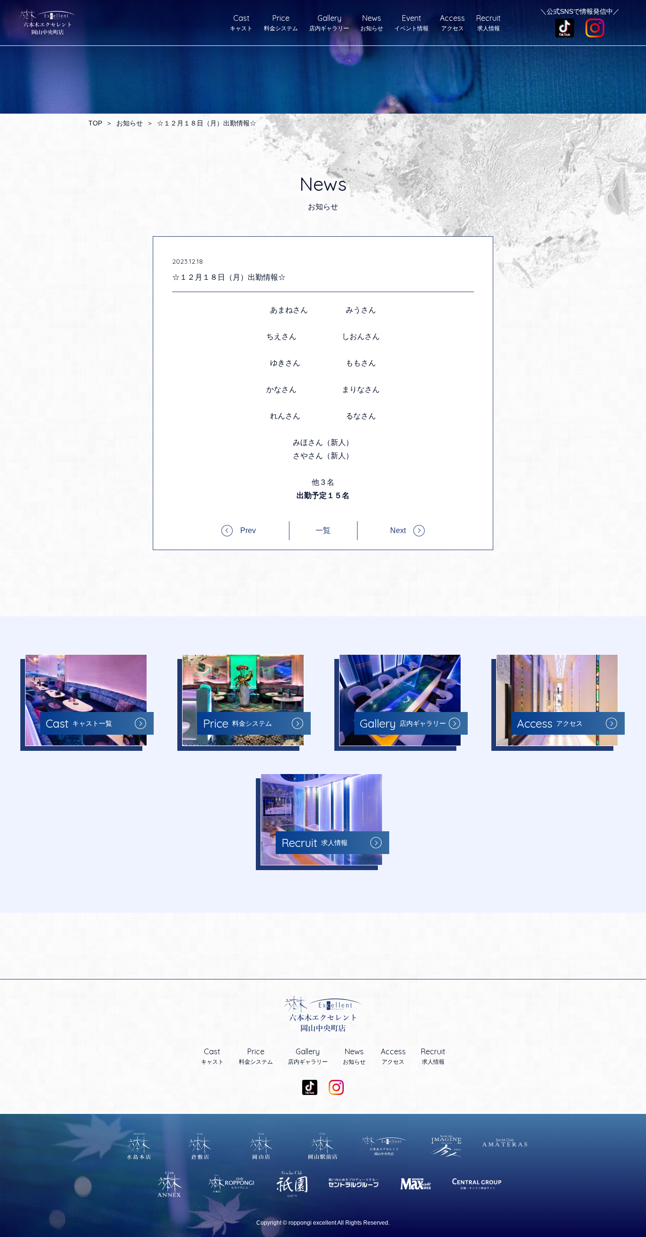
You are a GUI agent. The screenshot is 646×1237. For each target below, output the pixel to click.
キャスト (241, 22)
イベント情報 (411, 22)
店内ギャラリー (329, 22)
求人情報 (488, 22)
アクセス (452, 22)
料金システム (281, 22)
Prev (248, 530)
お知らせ (371, 22)
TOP (95, 123)
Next (398, 530)
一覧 (323, 530)
